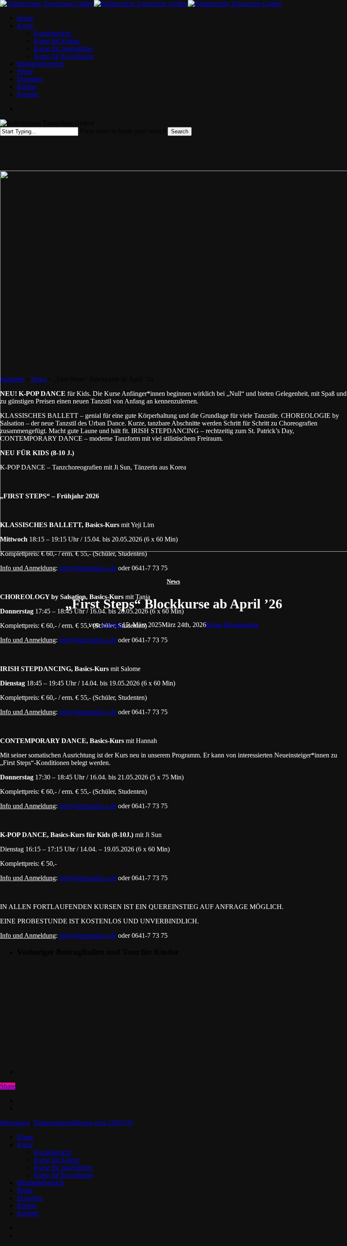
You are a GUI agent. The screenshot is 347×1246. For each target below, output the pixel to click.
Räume (26, 1205)
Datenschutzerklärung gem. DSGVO (83, 1122)
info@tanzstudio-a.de (87, 568)
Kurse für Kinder (57, 1159)
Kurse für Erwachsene (64, 1175)
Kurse (25, 1144)
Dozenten (30, 1198)
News (173, 581)
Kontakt (28, 1213)
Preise (25, 1190)
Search (179, 131)
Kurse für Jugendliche (63, 1167)
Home (25, 1137)
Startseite (12, 379)
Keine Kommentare (232, 624)
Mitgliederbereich (40, 1182)
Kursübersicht (52, 1152)
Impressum (14, 1122)
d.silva (112, 624)
